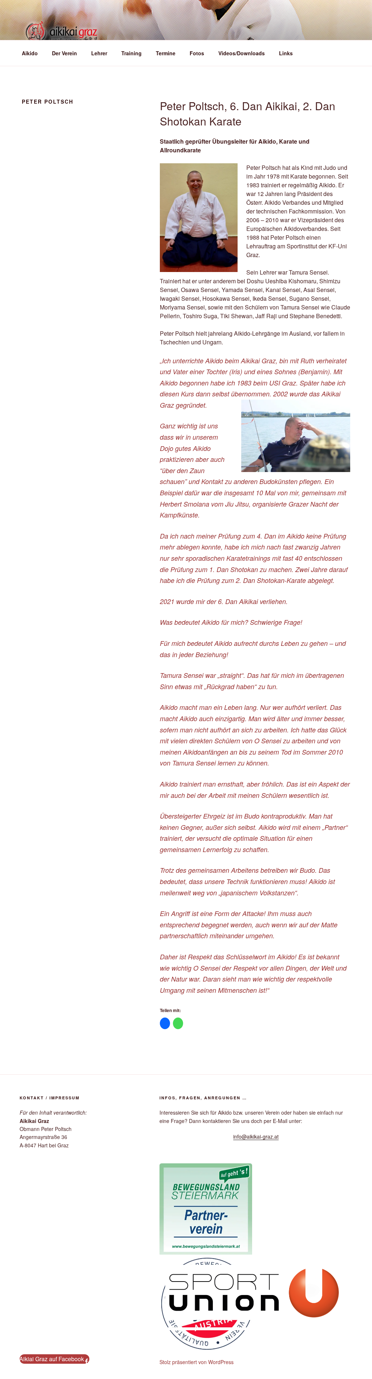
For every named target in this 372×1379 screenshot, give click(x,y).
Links (286, 53)
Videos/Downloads (241, 53)
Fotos (197, 53)
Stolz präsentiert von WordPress (196, 1362)
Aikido (30, 53)
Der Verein (64, 53)
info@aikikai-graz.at (256, 1136)
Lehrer (99, 53)
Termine (165, 53)
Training (131, 53)
